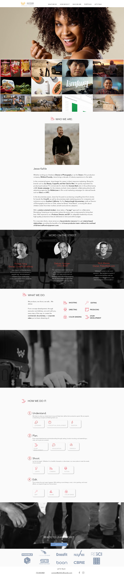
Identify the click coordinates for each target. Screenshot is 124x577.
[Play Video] (15, 68)
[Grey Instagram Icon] (83, 572)
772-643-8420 (40, 573)
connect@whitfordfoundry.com (61, 573)
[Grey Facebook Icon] (79, 572)
